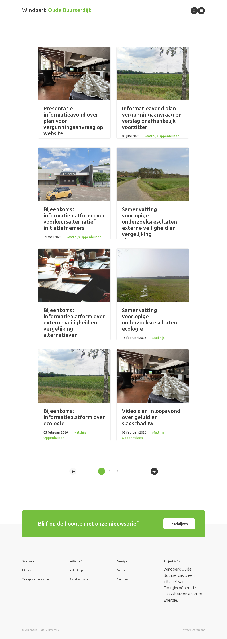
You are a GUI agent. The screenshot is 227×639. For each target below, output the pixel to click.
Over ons (122, 579)
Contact (121, 570)
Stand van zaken (79, 579)
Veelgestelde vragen (36, 579)
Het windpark (78, 570)
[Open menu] (201, 10)
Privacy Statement (193, 630)
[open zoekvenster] (194, 10)
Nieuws (26, 570)
